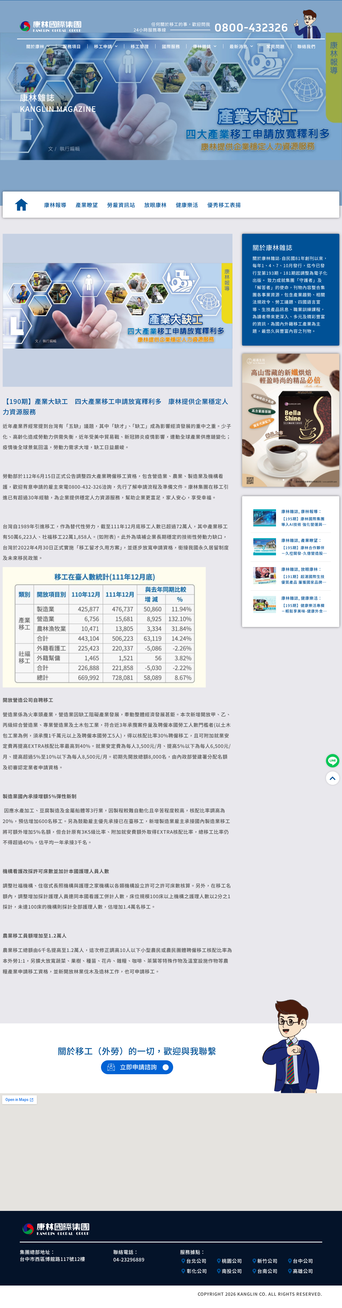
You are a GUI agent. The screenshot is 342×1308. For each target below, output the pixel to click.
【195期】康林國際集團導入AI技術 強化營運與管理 (304, 521)
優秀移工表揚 (224, 205)
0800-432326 (251, 27)
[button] (278, 480)
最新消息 (239, 46)
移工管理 (140, 46)
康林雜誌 (202, 46)
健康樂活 (187, 205)
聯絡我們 (306, 46)
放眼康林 (155, 205)
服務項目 (72, 46)
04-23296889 (129, 1259)
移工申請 (103, 46)
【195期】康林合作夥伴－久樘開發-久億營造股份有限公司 (304, 550)
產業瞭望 (87, 205)
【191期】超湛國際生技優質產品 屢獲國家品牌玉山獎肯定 (304, 579)
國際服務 (171, 46)
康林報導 (55, 205)
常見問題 (275, 46)
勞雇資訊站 (121, 205)
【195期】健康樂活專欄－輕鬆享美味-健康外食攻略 (304, 608)
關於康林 (35, 46)
